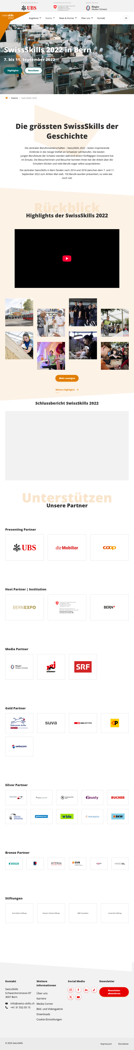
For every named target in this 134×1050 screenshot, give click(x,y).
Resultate (33, 70)
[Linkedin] (86, 989)
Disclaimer (123, 1043)
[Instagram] (70, 989)
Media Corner (45, 1003)
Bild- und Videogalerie (50, 1009)
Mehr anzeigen (67, 378)
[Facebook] (78, 989)
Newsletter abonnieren (114, 992)
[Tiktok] (94, 989)
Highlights (13, 70)
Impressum (106, 1043)
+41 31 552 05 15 (20, 1007)
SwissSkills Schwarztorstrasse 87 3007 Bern (18, 993)
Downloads (43, 1014)
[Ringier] (99, 6)
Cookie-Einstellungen (49, 1019)
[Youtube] (78, 997)
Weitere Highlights (65, 389)
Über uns (42, 993)
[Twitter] (70, 997)
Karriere (41, 998)
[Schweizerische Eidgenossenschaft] (67, 6)
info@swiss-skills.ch (22, 1003)
